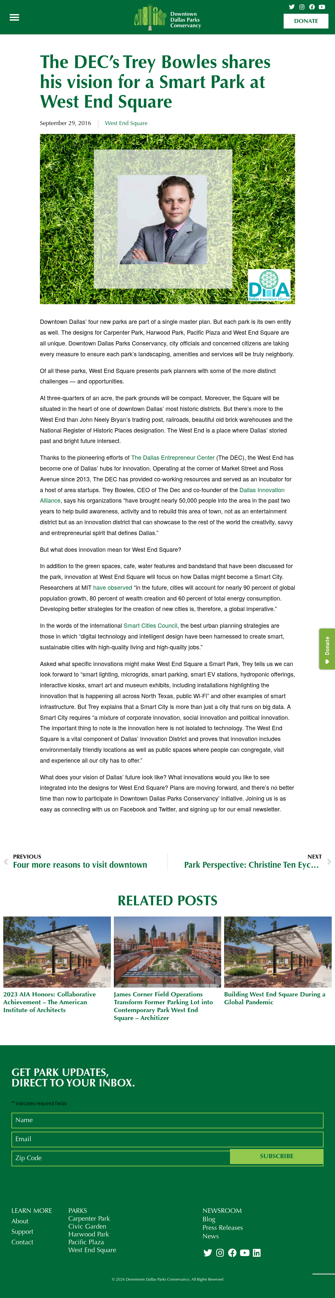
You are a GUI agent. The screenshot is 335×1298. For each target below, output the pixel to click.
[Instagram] (302, 6)
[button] (14, 17)
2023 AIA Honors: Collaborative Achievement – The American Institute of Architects (49, 1003)
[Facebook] (312, 6)
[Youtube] (322, 6)
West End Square (126, 124)
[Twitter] (292, 6)
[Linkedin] (257, 1252)
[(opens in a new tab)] (57, 952)
